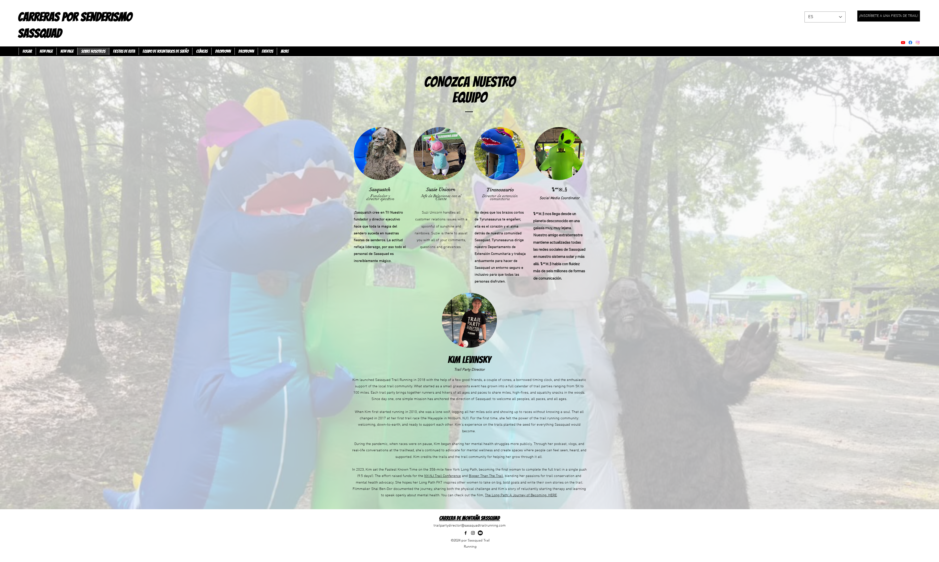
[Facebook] (910, 42)
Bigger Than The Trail (486, 476)
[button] (223, 51)
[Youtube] (903, 42)
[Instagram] (472, 532)
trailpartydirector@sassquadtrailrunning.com (470, 525)
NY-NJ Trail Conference (442, 476)
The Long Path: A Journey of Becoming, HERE (521, 495)
